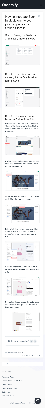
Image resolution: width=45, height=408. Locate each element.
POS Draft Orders (8, 396)
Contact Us (20, 352)
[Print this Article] (39, 16)
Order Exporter (7, 384)
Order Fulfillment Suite (9, 388)
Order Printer (6, 392)
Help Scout (32, 403)
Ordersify (14, 403)
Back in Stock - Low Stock (11, 381)
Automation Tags (8, 377)
